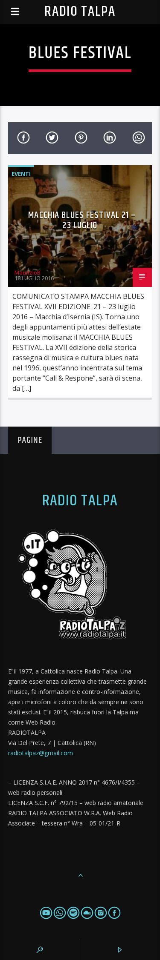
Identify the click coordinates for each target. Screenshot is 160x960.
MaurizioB (28, 272)
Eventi (21, 174)
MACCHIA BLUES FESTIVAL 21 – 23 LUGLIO (82, 220)
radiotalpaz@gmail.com (40, 753)
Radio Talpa (79, 12)
